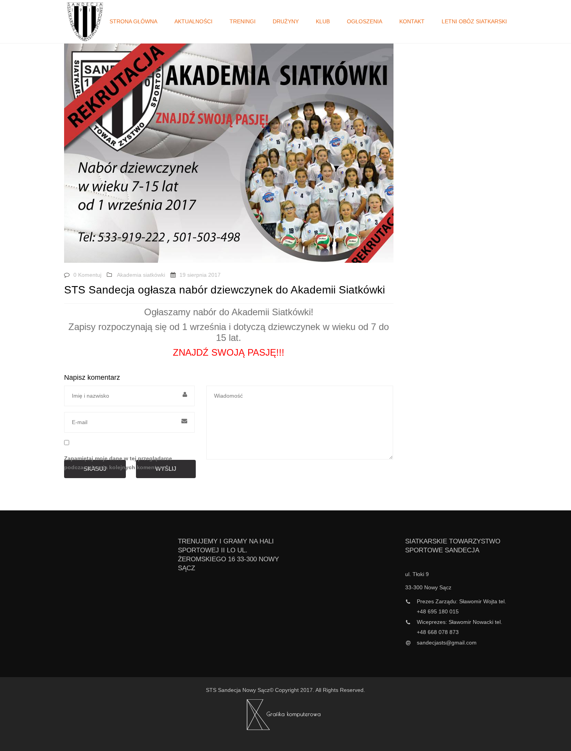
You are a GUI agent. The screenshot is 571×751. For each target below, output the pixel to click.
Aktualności (193, 21)
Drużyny (286, 21)
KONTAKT (412, 21)
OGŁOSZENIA (364, 21)
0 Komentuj (87, 275)
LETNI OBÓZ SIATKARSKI (474, 21)
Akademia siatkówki (141, 275)
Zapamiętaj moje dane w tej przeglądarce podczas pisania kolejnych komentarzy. (118, 463)
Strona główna (133, 21)
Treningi (243, 21)
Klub (323, 21)
